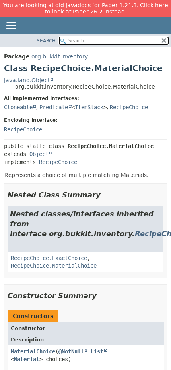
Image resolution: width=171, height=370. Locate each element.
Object (39, 154)
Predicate (53, 107)
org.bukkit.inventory (59, 56)
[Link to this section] (106, 195)
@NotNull (71, 351)
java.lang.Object (27, 80)
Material (26, 359)
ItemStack (89, 107)
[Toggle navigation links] (10, 26)
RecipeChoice (129, 107)
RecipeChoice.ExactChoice (49, 258)
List (97, 351)
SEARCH (46, 41)
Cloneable (18, 107)
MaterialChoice (33, 351)
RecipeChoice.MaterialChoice (54, 265)
